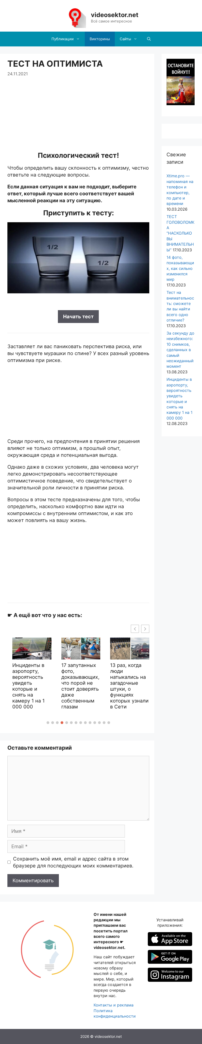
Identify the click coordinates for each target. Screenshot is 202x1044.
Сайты (125, 39)
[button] (48, 722)
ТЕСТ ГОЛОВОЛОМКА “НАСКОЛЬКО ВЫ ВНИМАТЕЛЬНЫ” (180, 233)
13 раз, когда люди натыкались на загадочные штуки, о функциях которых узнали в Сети (129, 686)
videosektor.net (114, 15)
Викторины (100, 39)
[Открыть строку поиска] (149, 39)
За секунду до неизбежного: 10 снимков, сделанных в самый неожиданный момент (180, 350)
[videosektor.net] (75, 17)
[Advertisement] (78, 111)
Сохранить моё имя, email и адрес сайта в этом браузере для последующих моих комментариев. (73, 862)
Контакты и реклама (114, 1005)
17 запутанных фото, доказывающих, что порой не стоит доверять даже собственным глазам (80, 686)
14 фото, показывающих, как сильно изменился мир (180, 268)
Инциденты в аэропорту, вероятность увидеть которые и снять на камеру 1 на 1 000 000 (28, 686)
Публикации (62, 39)
